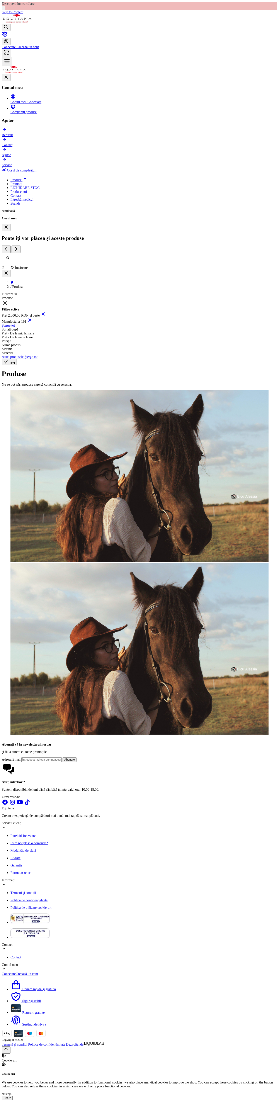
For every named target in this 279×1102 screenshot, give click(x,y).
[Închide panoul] (6, 273)
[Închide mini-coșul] (6, 227)
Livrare (15, 858)
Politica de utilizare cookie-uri (30, 907)
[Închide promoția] (3, 8)
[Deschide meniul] (7, 61)
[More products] (16, 249)
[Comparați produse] (5, 36)
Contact (15, 957)
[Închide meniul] (6, 77)
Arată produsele (13, 357)
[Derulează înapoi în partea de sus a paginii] (6, 1050)
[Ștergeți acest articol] (43, 315)
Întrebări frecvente (23, 836)
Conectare (9, 47)
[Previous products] (6, 249)
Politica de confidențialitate (29, 900)
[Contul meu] (6, 41)
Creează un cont (27, 47)
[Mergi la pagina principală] (17, 22)
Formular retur (20, 873)
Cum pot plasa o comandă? (29, 843)
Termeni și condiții (23, 893)
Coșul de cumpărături (21, 170)
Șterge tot (8, 325)
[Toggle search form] (6, 27)
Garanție (16, 865)
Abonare (69, 759)
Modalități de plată (23, 850)
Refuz (7, 1098)
